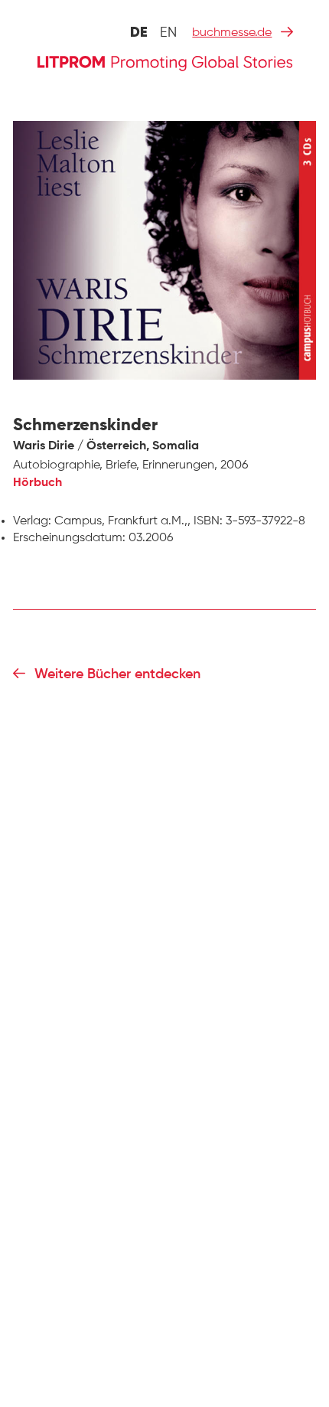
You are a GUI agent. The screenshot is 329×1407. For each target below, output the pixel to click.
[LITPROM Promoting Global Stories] (165, 62)
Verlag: (32, 521)
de (139, 33)
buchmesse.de (232, 33)
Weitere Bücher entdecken (117, 674)
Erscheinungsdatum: (69, 538)
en (168, 33)
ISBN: (208, 521)
